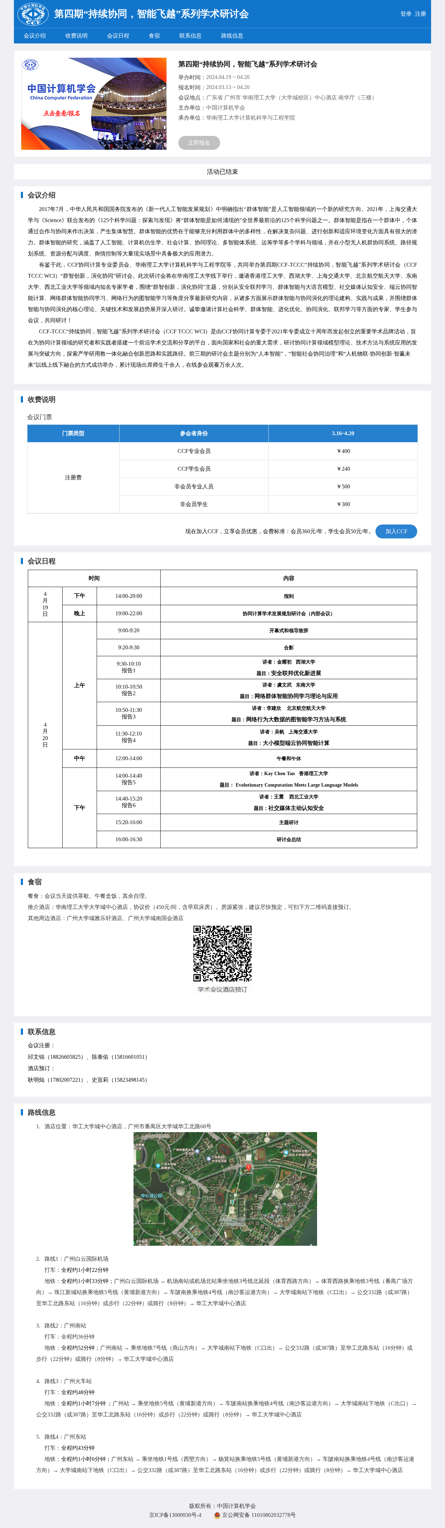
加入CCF (396, 531)
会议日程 (118, 36)
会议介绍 (35, 36)
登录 (406, 14)
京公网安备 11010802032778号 (258, 1515)
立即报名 (199, 143)
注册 (420, 14)
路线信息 (232, 36)
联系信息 (190, 36)
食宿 (154, 36)
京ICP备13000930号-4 (175, 1515)
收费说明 (76, 36)
